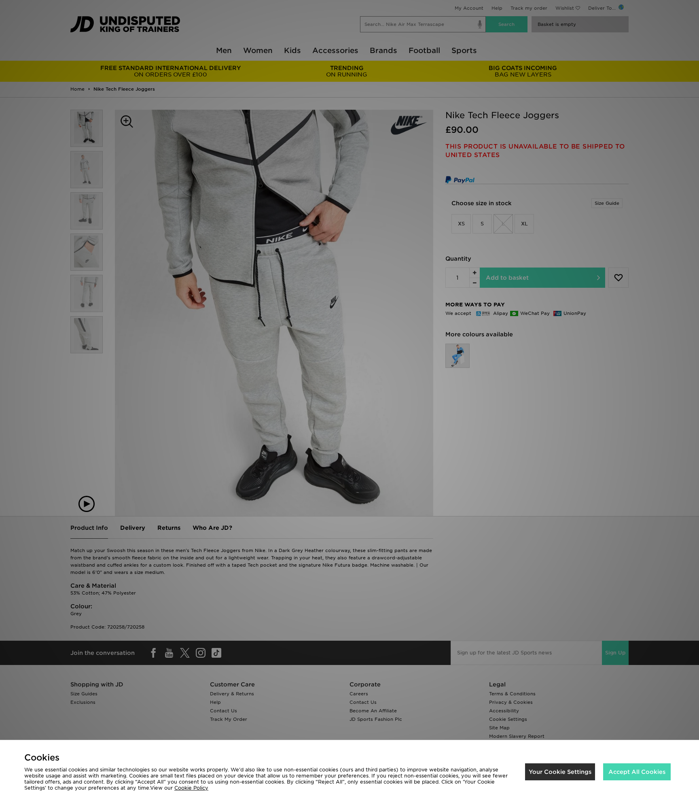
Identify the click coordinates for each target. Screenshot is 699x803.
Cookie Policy (191, 788)
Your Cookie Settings (560, 772)
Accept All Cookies (636, 772)
